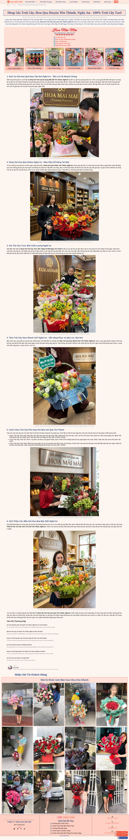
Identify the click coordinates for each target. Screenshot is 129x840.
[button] (30, 1)
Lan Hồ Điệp (73, 2)
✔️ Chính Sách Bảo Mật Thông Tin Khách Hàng (65, 833)
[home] (15, 1)
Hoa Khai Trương (46, 2)
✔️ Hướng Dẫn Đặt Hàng (58, 828)
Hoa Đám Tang (61, 2)
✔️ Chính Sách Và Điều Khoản (60, 831)
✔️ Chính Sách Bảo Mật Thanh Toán (62, 826)
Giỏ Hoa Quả (85, 2)
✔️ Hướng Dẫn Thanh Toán (59, 823)
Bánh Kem (96, 2)
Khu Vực (14, 4)
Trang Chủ (8, 4)
